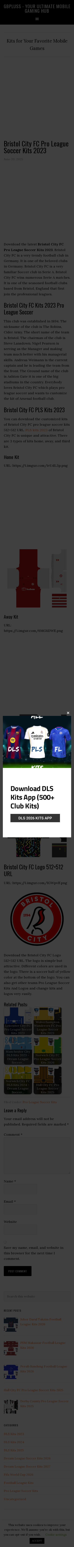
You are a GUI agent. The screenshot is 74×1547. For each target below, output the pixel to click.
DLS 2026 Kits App (35, 818)
